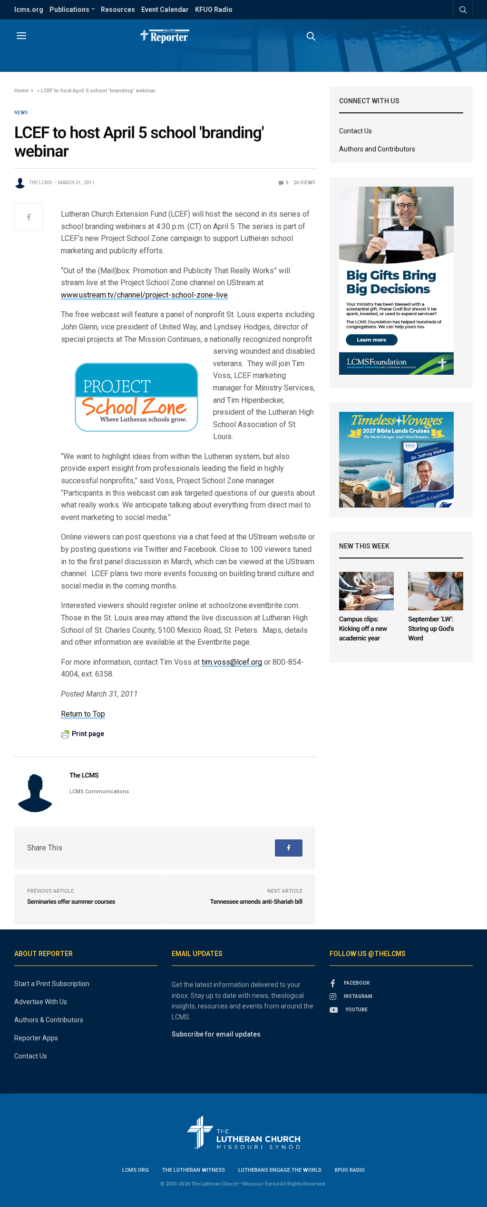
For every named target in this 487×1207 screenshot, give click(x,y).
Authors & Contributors (48, 1020)
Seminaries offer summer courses (71, 902)
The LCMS (40, 182)
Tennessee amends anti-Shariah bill (256, 902)
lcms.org (28, 9)
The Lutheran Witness (193, 1170)
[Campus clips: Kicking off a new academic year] (366, 591)
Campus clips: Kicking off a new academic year (363, 629)
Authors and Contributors (377, 149)
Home (21, 91)
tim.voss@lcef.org (232, 662)
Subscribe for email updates (216, 1034)
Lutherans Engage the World (279, 1170)
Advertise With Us (40, 1002)
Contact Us (355, 131)
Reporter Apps (36, 1038)
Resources (118, 9)
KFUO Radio (214, 9)
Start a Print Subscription (51, 984)
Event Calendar (165, 9)
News (21, 112)
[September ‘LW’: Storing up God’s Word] (435, 591)
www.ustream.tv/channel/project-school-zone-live (144, 294)
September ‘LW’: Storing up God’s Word (431, 629)
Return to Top (83, 713)
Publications (69, 9)
